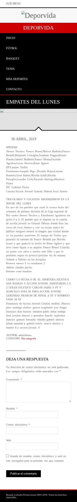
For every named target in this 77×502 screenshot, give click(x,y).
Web (8, 440)
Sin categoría (28, 338)
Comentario (14, 379)
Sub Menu (13, 3)
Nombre (12, 408)
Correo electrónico (18, 424)
